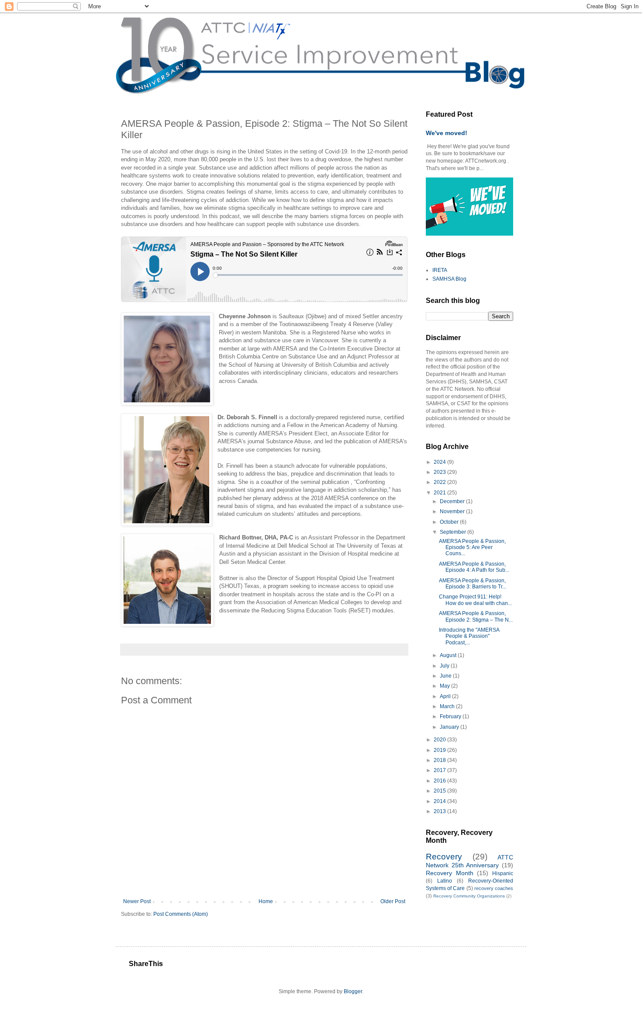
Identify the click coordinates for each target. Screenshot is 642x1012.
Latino (444, 881)
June (446, 676)
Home (266, 901)
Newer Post (137, 901)
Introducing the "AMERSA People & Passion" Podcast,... (469, 636)
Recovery (444, 856)
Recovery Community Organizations (469, 896)
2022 (440, 482)
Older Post (392, 901)
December (453, 501)
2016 (440, 781)
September (453, 532)
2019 (440, 750)
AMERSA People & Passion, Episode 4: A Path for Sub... (474, 567)
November (453, 511)
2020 (440, 740)
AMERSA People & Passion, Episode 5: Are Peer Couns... (472, 547)
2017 (440, 770)
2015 (440, 791)
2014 (440, 801)
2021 (440, 493)
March (448, 706)
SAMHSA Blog (449, 279)
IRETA (439, 270)
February (451, 716)
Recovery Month (449, 872)
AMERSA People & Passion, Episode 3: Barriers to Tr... (472, 583)
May (445, 686)
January (450, 727)
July (445, 666)
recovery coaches (493, 888)
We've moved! (446, 132)
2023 (440, 472)
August (449, 655)
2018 (440, 760)
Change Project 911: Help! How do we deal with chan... (475, 600)
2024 (440, 462)
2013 (440, 811)
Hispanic (502, 873)
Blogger (353, 991)
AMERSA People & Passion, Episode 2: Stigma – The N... (476, 616)
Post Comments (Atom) (180, 914)
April (446, 696)
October (450, 522)
